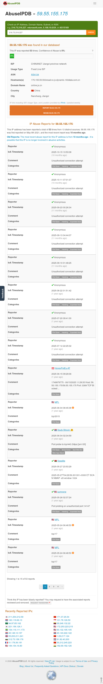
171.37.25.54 (63, 616)
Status (72, 666)
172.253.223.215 (65, 626)
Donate (80, 666)
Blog (21, 666)
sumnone (61, 491)
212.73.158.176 (15, 639)
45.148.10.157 (15, 632)
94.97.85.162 (14, 623)
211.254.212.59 (15, 616)
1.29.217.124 (63, 636)
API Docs (64, 666)
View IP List (50, 661)
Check (91, 32)
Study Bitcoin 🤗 (65, 429)
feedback (2, 293)
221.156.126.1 (15, 626)
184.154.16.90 (15, 645)
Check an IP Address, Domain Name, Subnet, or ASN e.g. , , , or (38, 26)
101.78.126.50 (63, 620)
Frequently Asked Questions (47, 666)
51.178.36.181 (15, 642)
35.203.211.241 (15, 636)
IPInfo (62, 102)
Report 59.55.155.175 (51, 108)
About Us (29, 666)
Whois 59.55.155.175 (51, 113)
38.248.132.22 (63, 623)
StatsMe (61, 460)
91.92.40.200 (63, 639)
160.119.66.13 (15, 620)
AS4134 (35, 74)
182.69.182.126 (64, 645)
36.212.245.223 (64, 642)
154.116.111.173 (16, 629)
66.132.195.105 (64, 629)
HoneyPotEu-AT (62, 368)
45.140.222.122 (64, 632)
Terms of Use (81, 661)
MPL (57, 402)
